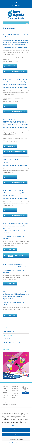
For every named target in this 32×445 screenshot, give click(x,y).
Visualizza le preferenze (16, 439)
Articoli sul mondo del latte (11, 339)
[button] (29, 410)
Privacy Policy (19, 443)
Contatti (16, 2)
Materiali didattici (9, 331)
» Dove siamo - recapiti (5, 390)
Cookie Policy (12, 443)
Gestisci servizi (15, 425)
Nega (16, 434)
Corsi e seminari (8, 335)
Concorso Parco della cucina (12, 342)
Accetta (16, 430)
